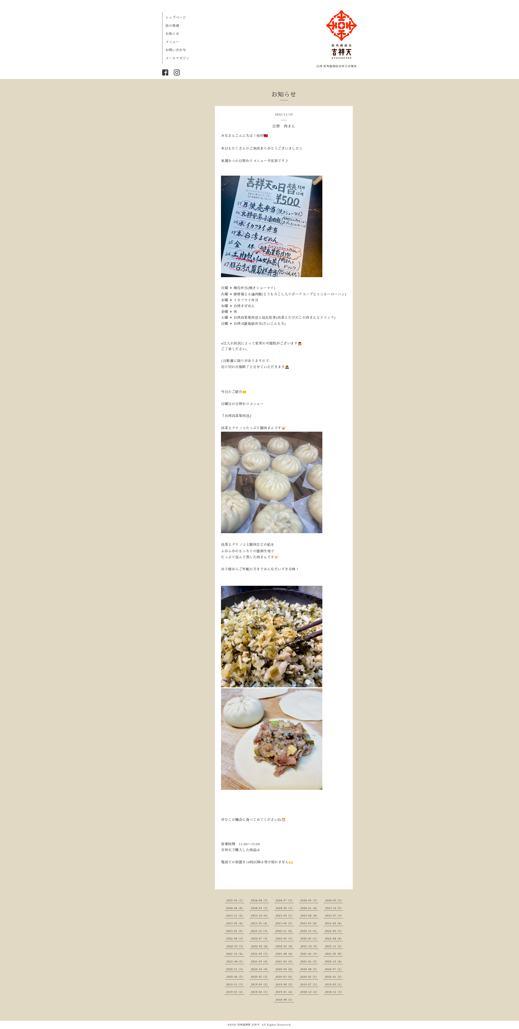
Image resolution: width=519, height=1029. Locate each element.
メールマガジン (177, 58)
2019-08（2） (285, 984)
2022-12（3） (260, 931)
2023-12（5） (334, 908)
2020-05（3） (260, 977)
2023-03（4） (309, 923)
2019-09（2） (260, 984)
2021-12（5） (309, 946)
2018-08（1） (285, 1000)
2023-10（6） (260, 915)
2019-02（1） (260, 992)
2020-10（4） (260, 969)
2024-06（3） (309, 900)
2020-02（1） (309, 977)
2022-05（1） (309, 938)
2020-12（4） (334, 961)
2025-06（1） (235, 900)
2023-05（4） (260, 923)
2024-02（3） (285, 908)
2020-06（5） (235, 977)
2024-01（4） (309, 908)
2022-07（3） (260, 938)
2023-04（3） (285, 923)
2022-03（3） (235, 946)
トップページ (175, 17)
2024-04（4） (235, 908)
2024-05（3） (334, 900)
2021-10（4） (235, 954)
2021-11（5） (334, 946)
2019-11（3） (235, 984)
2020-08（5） (309, 969)
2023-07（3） (334, 915)
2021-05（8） (334, 954)
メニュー (172, 42)
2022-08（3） (235, 938)
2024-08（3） (260, 900)
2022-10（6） (309, 931)
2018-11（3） (334, 992)
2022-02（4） (260, 946)
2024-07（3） (285, 900)
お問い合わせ (175, 50)
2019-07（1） (309, 984)
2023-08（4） (309, 915)
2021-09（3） (260, 954)
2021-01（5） (309, 961)
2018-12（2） (309, 992)
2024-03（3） (260, 908)
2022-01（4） (285, 946)
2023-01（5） (235, 931)
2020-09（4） (285, 969)
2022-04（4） (334, 938)
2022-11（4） (285, 931)
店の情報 (172, 25)
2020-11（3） (235, 969)
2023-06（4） (235, 923)
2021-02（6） (285, 961)
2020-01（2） (334, 977)
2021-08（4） (285, 954)
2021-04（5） (235, 961)
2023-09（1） (285, 915)
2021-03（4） (260, 961)
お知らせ (172, 34)
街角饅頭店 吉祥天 (248, 1025)
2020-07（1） (334, 969)
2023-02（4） (334, 923)
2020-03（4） (285, 977)
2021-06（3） (309, 954)
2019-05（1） (334, 984)
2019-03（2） (235, 992)
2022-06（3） (285, 938)
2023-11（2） (235, 915)
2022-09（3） (334, 931)
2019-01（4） (285, 992)
